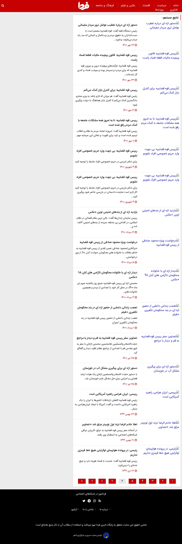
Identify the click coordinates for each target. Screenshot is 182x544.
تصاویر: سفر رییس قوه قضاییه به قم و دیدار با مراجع (107, 338)
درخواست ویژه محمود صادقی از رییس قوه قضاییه (108, 242)
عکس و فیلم (128, 5)
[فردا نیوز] (83, 5)
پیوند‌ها (159, 9)
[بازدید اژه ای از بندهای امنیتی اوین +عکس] (159, 213)
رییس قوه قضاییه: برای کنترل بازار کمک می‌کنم (110, 90)
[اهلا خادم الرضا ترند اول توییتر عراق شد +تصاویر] (159, 425)
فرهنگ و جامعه (105, 5)
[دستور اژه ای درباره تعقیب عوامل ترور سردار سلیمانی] (159, 25)
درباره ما (104, 509)
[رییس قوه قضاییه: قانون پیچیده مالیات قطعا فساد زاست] (159, 56)
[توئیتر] (83, 501)
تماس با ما (88, 509)
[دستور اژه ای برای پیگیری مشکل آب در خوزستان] (159, 369)
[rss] (98, 501)
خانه (175, 5)
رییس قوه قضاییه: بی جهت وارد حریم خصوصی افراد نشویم (106, 153)
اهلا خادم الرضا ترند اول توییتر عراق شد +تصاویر (109, 424)
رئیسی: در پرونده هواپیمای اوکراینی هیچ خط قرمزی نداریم (107, 452)
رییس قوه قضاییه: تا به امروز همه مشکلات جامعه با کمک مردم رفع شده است (107, 123)
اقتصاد (146, 5)
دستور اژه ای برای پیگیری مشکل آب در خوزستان (110, 368)
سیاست (162, 5)
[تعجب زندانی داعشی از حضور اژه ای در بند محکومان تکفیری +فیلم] (159, 310)
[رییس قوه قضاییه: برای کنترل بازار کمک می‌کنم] (159, 91)
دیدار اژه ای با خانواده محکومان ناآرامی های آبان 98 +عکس (107, 275)
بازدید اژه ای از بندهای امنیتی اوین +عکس (112, 212)
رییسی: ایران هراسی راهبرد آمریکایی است (113, 394)
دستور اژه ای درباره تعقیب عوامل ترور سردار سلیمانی (107, 25)
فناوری (174, 9)
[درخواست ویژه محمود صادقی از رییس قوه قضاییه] (159, 243)
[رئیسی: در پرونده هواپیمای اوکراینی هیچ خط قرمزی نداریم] (159, 451)
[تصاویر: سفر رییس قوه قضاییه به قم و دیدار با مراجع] (159, 339)
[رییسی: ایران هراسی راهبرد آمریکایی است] (159, 395)
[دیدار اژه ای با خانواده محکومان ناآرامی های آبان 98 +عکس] (159, 275)
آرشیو (74, 509)
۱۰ (82, 481)
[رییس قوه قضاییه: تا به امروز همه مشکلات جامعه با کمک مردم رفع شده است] (159, 123)
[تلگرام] (88, 501)
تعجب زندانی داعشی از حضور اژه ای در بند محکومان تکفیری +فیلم (107, 310)
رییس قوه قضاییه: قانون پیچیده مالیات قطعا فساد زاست (108, 57)
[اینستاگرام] (93, 501)
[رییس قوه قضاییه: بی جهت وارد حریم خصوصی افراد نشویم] (159, 151)
